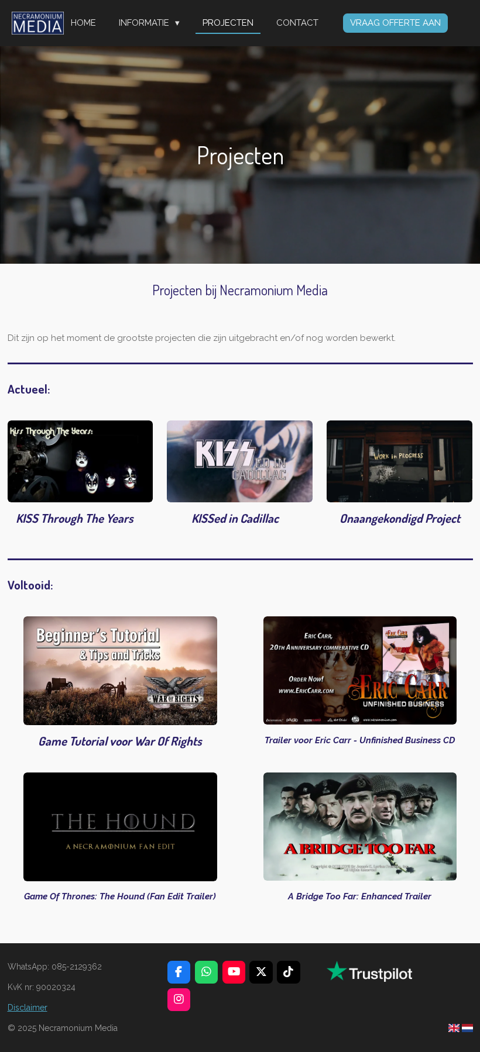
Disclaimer (27, 1007)
